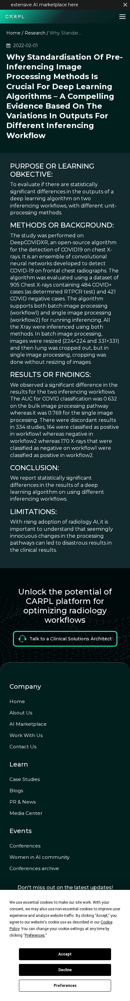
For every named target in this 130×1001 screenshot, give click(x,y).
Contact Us (22, 747)
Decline (65, 970)
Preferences (65, 985)
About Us (20, 713)
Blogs (16, 791)
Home (13, 33)
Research (35, 33)
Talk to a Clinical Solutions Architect (70, 639)
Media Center (25, 813)
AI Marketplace (28, 724)
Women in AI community (39, 857)
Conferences (24, 846)
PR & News (22, 802)
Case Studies (24, 779)
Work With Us (26, 735)
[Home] (15, 16)
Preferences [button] (35, 935)
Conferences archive (34, 868)
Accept (65, 954)
